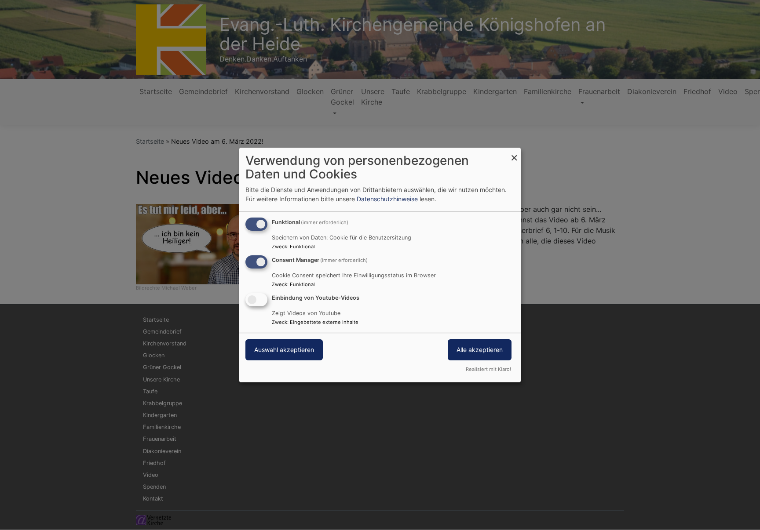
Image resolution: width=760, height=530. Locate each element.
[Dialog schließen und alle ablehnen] (514, 153)
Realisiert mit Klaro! (488, 369)
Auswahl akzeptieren (284, 349)
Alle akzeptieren (480, 349)
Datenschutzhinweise (387, 199)
